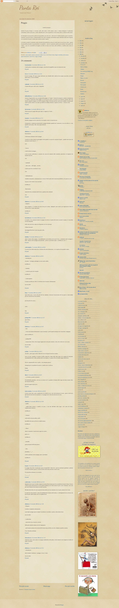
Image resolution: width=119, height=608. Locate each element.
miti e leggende (81, 379)
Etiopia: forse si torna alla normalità (86, 221)
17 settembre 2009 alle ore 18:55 (37, 326)
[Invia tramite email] (40, 53)
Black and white (81, 322)
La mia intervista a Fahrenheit (85, 177)
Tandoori (82, 189)
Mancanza (81, 202)
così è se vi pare (81, 338)
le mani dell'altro (83, 170)
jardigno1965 (28, 317)
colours (79, 330)
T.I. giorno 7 (82, 187)
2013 (81, 45)
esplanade (27, 84)
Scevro (26, 74)
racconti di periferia (82, 400)
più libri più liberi (81, 396)
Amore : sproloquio (83, 173)
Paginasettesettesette (84, 149)
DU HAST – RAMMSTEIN (85, 146)
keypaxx (26, 465)
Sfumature (82, 73)
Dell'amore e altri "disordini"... (85, 242)
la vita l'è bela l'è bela (50, 55)
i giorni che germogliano (84, 250)
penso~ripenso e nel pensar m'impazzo (86, 394)
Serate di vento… (83, 198)
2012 (81, 47)
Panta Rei (29, 7)
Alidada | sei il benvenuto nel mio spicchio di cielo (89, 181)
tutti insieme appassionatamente (84, 420)
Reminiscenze (83, 91)
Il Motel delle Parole (84, 276)
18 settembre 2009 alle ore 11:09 (37, 504)
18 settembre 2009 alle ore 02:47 (35, 375)
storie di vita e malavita (83, 412)
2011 (81, 49)
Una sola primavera (83, 284)
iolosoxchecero (28, 537)
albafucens (29, 52)
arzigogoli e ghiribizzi (82, 315)
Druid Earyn (82, 220)
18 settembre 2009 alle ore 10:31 (38, 482)
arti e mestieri (81, 313)
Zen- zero (82, 160)
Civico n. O (82, 64)
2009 (81, 54)
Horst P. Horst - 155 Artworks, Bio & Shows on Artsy (88, 288)
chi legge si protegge (82, 328)
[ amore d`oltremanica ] (84, 210)
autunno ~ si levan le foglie (83, 317)
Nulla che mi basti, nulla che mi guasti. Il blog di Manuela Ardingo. (89, 265)
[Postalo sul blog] (41, 53)
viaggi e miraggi (38, 56)
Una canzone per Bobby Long (86, 71)
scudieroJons (28, 482)
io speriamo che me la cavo (83, 367)
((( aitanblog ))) (83, 141)
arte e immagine (81, 311)
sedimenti (82, 237)
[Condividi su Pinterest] (46, 53)
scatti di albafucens (82, 406)
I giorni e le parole (84, 197)
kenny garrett (83, 82)
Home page (46, 586)
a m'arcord (80, 303)
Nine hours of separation (85, 176)
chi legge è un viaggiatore (83, 326)
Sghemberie (82, 228)
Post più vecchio (70, 586)
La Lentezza (82, 245)
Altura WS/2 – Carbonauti (85, 195)
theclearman (28, 109)
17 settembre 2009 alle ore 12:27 (38, 317)
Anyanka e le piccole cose (85, 241)
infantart (79, 361)
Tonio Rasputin (83, 168)
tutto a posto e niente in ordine (84, 422)
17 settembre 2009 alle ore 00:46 (38, 247)
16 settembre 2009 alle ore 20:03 (37, 201)
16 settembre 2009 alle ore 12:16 (35, 74)
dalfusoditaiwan (28, 96)
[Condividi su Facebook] (44, 53)
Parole (81, 89)
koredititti (82, 164)
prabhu (26, 351)
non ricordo (82, 183)
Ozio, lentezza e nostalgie (84, 246)
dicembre (83, 56)
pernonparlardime (84, 294)
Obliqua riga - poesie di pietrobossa (87, 261)
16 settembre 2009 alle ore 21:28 (38, 217)
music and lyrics (81, 381)
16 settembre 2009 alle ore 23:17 (36, 237)
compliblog (80, 334)
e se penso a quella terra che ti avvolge (87, 238)
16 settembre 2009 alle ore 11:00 (38, 65)
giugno (82, 101)
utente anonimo (28, 391)
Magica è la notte (84, 78)
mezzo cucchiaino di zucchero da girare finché (88, 158)
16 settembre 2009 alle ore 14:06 (39, 96)
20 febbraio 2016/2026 (84, 166)
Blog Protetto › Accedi (84, 291)
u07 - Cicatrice (82, 262)
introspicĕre (80, 363)
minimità (82, 249)
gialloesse (82, 145)
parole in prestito (81, 392)
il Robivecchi (83, 87)
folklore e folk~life (82, 346)
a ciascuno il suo (81, 301)
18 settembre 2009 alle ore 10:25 (35, 465)
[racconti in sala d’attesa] (84, 274)
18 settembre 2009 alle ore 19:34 (37, 548)
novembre (83, 58)
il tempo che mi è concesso (85, 213)
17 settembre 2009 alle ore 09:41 (37, 256)
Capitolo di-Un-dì (83, 150)
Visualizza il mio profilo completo (85, 120)
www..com (89, 132)
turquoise (27, 118)
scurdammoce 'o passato (83, 408)
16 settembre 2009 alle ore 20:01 (37, 131)
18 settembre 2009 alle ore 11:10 (38, 537)
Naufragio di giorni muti (84, 234)
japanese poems (81, 369)
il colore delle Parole (82, 354)
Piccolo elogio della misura (85, 206)
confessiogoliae (28, 247)
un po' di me (31, 56)
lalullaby (27, 237)
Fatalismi (81, 217)
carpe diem (80, 324)
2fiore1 (26, 375)
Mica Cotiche (82, 153)
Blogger (62, 605)
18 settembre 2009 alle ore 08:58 (39, 391)
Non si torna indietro (84, 162)
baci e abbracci (81, 319)
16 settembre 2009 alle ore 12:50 (36, 84)
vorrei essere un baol (84, 216)
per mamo (82, 267)
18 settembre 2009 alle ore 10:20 (37, 401)
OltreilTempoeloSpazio (85, 272)
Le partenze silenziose (84, 229)
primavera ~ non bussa (82, 398)
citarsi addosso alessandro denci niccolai (88, 209)
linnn (26, 292)
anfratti (81, 224)
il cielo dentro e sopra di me (83, 352)
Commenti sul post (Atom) (29, 589)
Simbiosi (82, 93)
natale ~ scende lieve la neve (84, 385)
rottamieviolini (83, 257)
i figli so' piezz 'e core (82, 350)
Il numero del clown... (84, 253)
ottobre (82, 60)
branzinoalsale (28, 65)
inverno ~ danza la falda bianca (84, 365)
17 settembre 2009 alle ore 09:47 (34, 292)
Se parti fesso (82, 142)
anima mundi (28, 55)
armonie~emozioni (35, 55)
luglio (82, 99)
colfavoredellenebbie (84, 205)
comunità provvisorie (84, 193)
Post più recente (24, 586)
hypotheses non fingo (82, 348)
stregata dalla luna (82, 414)
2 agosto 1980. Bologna (84, 154)
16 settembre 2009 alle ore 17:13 (36, 118)
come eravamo (81, 332)
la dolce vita (42, 55)
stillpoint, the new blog (85, 157)
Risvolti (82, 80)
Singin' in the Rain (59, 55)
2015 (81, 40)
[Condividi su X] (43, 53)
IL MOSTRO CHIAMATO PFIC (86, 191)
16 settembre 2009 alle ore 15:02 (37, 109)
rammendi (80, 402)
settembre (83, 62)
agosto (82, 96)
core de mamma (81, 336)
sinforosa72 (82, 201)
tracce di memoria (81, 418)
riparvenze (82, 280)
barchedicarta (28, 217)
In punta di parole (84, 172)
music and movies (81, 383)
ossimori (79, 389)
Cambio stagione (83, 254)
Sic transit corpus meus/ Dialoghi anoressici (88, 258)
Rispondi (27, 69)
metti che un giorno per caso (84, 377)
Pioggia (82, 76)
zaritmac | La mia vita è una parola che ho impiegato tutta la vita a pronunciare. (89, 232)
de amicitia (80, 340)
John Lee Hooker (83, 67)
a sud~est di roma (81, 305)
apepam (81, 185)
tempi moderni (81, 416)
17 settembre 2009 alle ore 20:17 (35, 351)
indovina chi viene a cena (83, 359)
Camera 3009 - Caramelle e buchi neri (87, 278)
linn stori (82, 270)
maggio (82, 103)
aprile (82, 105)
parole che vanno (83, 225)
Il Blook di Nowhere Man (85, 283)
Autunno (82, 69)
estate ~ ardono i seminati (83, 342)
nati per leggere (81, 387)
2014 (81, 43)
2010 (81, 52)
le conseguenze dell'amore (83, 375)
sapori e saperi (81, 404)
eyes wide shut (81, 344)
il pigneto (80, 356)
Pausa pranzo (83, 84)
